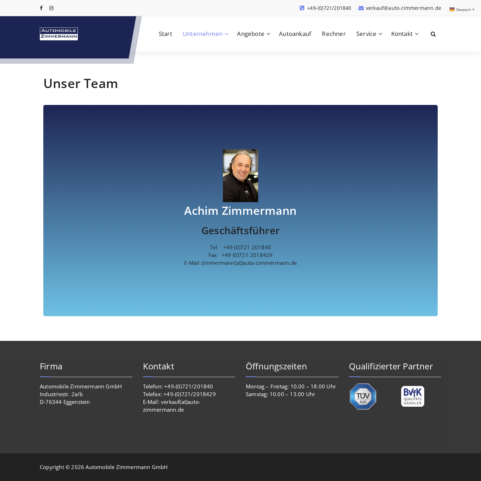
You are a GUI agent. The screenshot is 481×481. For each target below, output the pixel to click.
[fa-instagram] (51, 8)
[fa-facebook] (41, 8)
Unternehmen (203, 34)
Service (366, 34)
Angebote (250, 34)
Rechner (333, 34)
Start (165, 34)
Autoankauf (295, 34)
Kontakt (402, 34)
